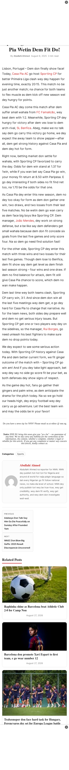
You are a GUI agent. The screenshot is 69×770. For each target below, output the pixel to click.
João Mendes (25, 220)
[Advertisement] (34, 22)
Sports (20, 454)
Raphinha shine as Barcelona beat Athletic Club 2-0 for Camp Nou (34, 608)
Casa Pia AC (20, 73)
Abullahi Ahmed (22, 56)
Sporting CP (48, 73)
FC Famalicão (45, 112)
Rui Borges (50, 329)
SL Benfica (24, 128)
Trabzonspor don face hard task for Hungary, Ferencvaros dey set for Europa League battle (32, 721)
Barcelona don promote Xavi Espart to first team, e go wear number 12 (31, 656)
